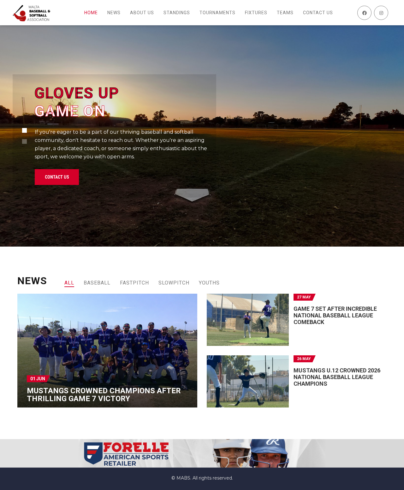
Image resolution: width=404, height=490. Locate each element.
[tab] (69, 283)
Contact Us (57, 177)
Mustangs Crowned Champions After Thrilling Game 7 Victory (104, 394)
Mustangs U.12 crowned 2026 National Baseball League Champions (337, 377)
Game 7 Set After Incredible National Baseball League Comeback (335, 315)
